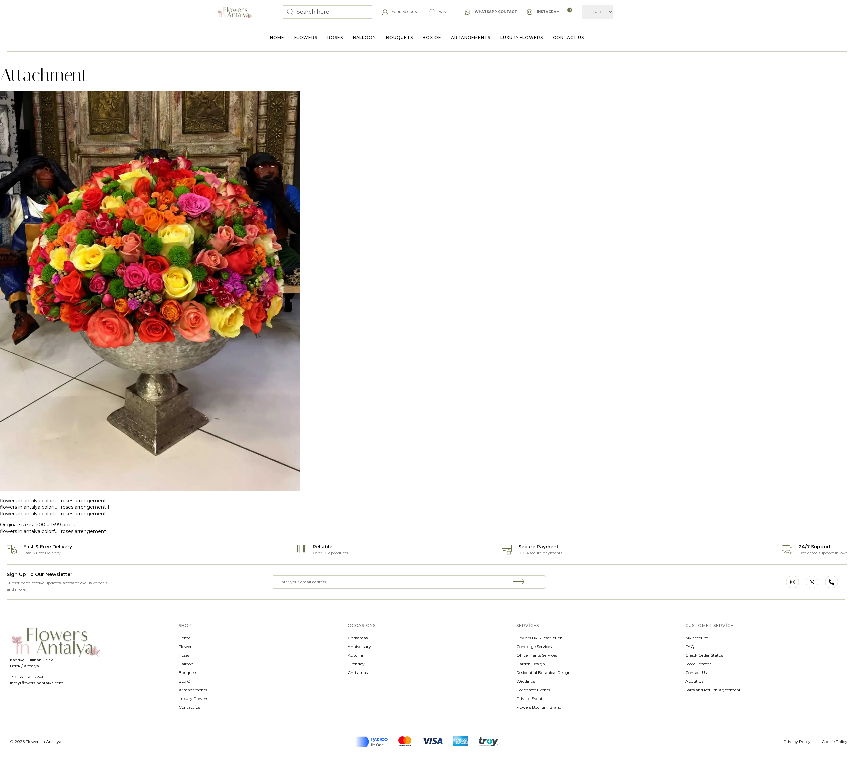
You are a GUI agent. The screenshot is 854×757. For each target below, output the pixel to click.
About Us (694, 681)
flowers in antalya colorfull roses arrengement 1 (54, 507)
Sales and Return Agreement (713, 689)
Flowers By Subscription (539, 637)
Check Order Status (704, 655)
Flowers (305, 37)
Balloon (364, 37)
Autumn (356, 655)
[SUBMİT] (518, 582)
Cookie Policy (834, 741)
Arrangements (470, 37)
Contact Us (568, 37)
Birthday (356, 663)
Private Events (530, 698)
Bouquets (399, 37)
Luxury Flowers (521, 37)
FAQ (689, 646)
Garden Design (530, 663)
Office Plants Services (536, 655)
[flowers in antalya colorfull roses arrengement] (150, 489)
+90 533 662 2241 (26, 676)
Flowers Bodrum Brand (538, 707)
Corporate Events (533, 689)
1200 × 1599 (47, 525)
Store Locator (698, 663)
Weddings (525, 681)
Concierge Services (534, 646)
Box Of (432, 37)
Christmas (358, 637)
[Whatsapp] (812, 582)
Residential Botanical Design (543, 672)
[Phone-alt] (831, 582)
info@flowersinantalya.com (36, 682)
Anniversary (359, 646)
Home (277, 37)
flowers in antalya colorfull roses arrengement (53, 501)
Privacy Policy (797, 741)
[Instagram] (792, 582)
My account (696, 637)
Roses (335, 37)
